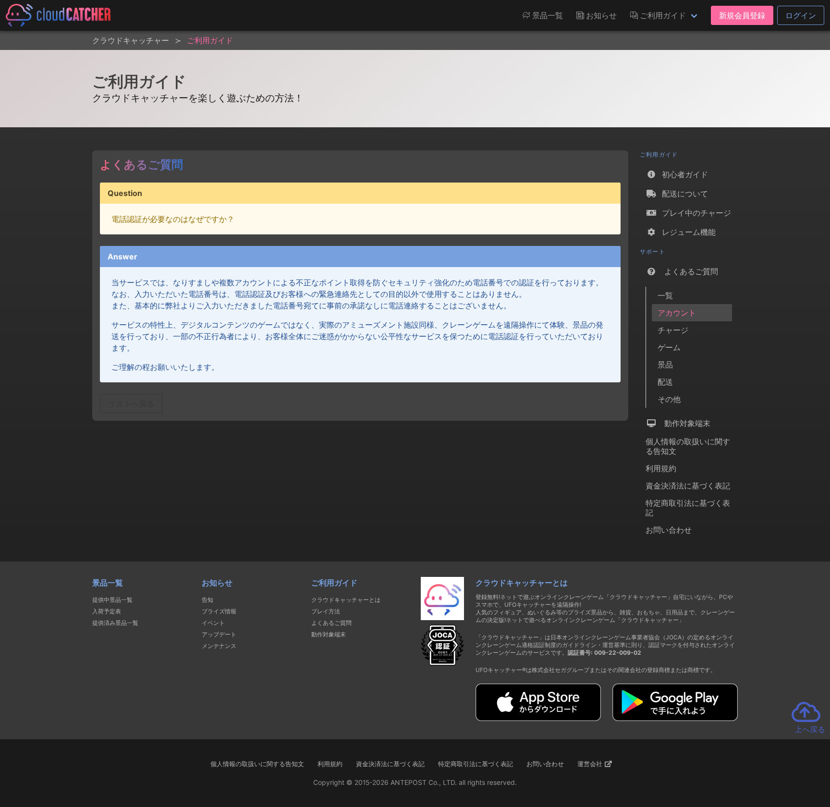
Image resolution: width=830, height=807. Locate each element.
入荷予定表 (106, 611)
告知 (207, 599)
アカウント (677, 313)
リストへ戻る (131, 403)
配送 (665, 382)
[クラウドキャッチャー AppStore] (538, 718)
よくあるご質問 (687, 271)
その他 (669, 399)
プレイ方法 (325, 611)
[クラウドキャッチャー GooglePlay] (675, 718)
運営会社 (590, 764)
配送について (682, 193)
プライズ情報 (219, 611)
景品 (665, 364)
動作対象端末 (683, 423)
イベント (213, 622)
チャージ (673, 330)
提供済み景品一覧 (115, 622)
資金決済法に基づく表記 (688, 485)
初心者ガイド (682, 174)
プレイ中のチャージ (694, 213)
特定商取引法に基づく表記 (688, 507)
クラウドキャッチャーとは (345, 599)
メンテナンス (219, 645)
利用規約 (661, 468)
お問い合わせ (669, 530)
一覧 (665, 295)
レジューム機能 (686, 232)
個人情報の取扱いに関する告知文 (688, 446)
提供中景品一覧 (112, 599)
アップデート (219, 634)
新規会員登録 (742, 15)
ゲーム (669, 347)
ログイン (800, 15)
